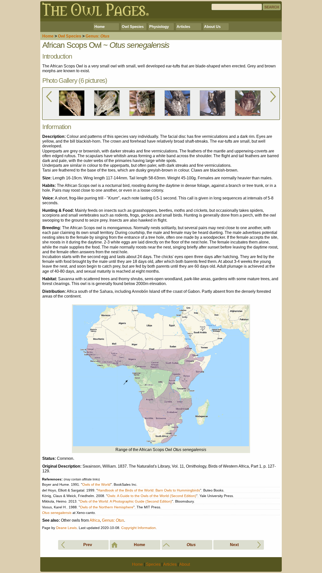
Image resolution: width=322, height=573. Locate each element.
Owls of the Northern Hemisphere (106, 507)
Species (69, 36)
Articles (183, 26)
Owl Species (133, 26)
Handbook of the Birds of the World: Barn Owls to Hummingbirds (149, 490)
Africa (95, 520)
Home (99, 26)
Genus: (113, 520)
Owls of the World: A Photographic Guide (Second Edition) (126, 501)
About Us (212, 26)
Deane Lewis (66, 528)
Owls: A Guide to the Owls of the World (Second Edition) (151, 496)
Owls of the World (96, 484)
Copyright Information (138, 528)
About (184, 564)
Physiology (159, 26)
